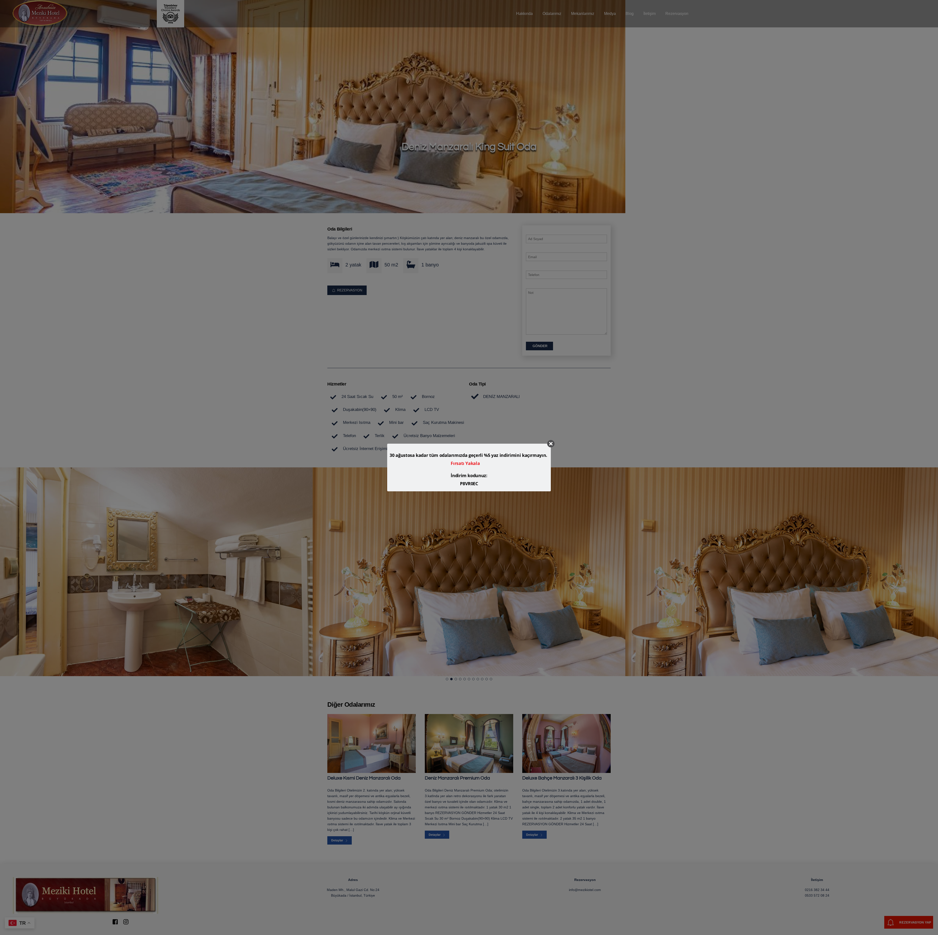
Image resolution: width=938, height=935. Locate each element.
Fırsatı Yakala (465, 463)
